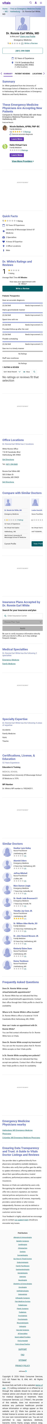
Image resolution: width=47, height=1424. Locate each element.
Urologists (22, 1326)
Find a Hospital (23, 1341)
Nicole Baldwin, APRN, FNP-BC (25, 126)
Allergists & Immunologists (22, 1237)
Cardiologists (22, 1244)
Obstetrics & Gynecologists (22, 1284)
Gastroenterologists (22, 1269)
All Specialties (22, 1333)
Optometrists (22, 1294)
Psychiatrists (22, 1316)
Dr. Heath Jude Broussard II (25, 898)
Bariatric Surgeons (22, 1241)
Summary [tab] (8, 74)
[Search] (31, 3)
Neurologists (22, 1280)
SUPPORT (22, 1349)
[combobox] (22, 615)
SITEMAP (23, 1360)
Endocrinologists (22, 1262)
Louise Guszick (37, 510)
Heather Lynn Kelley (22, 848)
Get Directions (8, 459)
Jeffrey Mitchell (20, 873)
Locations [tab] (37, 74)
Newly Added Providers (22, 1337)
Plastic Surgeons (22, 1308)
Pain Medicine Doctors (22, 1301)
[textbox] (22, 615)
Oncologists (23, 1287)
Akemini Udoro (20, 861)
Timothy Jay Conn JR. (23, 911)
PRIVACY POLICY (22, 1366)
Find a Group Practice (22, 1344)
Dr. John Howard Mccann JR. (26, 936)
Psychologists (22, 1319)
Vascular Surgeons (22, 1330)
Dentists (23, 1252)
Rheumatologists (22, 1323)
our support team (21, 1220)
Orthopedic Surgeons (22, 1298)
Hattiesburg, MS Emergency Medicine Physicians (17, 1132)
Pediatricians (22, 1305)
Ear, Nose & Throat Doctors (22, 1259)
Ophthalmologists (23, 1291)
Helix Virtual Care (18, 145)
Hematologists (23, 1273)
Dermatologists (22, 1255)
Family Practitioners (22, 1266)
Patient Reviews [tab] (22, 74)
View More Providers (22, 161)
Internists (22, 1277)
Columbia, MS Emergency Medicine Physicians (21, 1138)
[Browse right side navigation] (41, 3)
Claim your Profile (27, 36)
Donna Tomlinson (20, 961)
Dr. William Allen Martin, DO (25, 923)
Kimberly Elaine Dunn (22, 949)
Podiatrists (22, 1312)
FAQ (22, 1355)
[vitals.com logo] (6, 3)
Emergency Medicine (10, 660)
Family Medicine (9, 664)
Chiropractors (22, 1248)
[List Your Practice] (36, 3)
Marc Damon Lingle (21, 886)
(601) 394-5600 (12, 464)
